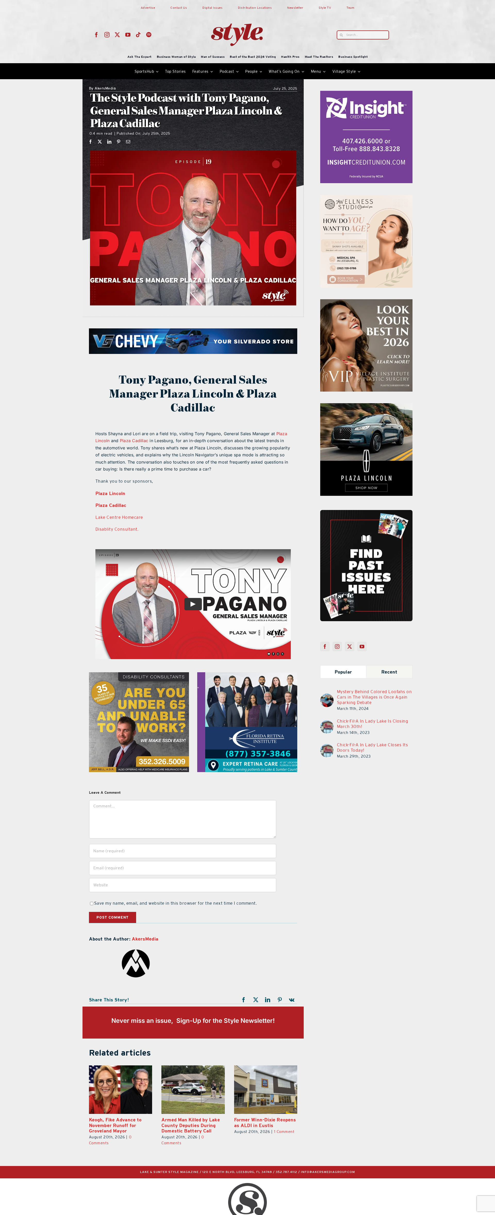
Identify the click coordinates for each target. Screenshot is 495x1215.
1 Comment (211, 1131)
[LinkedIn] (109, 141)
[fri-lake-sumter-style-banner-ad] (247, 675)
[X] (100, 141)
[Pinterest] (118, 141)
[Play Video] (193, 604)
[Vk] (291, 1000)
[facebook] (96, 34)
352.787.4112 (286, 1172)
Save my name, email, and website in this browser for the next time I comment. (175, 903)
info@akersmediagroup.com (328, 1172)
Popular (343, 672)
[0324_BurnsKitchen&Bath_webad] (378, 198)
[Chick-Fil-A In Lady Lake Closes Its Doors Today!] (327, 747)
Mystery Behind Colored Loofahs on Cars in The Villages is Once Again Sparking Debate (374, 697)
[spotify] (149, 34)
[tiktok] (138, 34)
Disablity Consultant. (117, 529)
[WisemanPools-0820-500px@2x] (144, 675)
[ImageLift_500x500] (388, 406)
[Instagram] (337, 646)
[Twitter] (349, 646)
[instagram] (107, 34)
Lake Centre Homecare (119, 517)
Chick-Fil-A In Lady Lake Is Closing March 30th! (372, 723)
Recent (389, 672)
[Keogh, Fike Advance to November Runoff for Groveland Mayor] (265, 1089)
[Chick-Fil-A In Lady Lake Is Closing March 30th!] (327, 723)
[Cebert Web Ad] (384, 302)
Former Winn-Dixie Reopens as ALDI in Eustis (192, 1122)
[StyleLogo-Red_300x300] (237, 11)
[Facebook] (90, 141)
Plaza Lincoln (110, 493)
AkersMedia (102, 88)
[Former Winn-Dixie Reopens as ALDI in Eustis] (193, 1089)
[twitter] (117, 34)
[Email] (128, 141)
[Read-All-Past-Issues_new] (366, 512)
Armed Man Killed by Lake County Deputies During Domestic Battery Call (118, 1125)
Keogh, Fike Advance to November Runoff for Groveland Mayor (260, 1125)
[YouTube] (362, 646)
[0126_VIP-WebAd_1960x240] (274, 331)
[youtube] (128, 34)
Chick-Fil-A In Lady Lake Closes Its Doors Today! (372, 747)
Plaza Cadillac (134, 440)
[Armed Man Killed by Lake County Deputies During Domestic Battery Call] (120, 1089)
